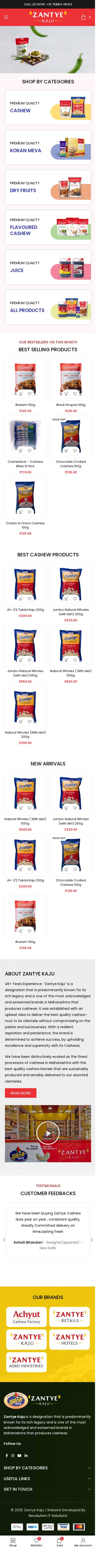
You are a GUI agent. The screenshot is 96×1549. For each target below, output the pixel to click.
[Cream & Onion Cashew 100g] (25, 497)
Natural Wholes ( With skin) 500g (71, 673)
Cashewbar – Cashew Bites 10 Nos (25, 464)
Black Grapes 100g (70, 405)
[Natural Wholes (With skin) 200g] (25, 707)
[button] (21, 393)
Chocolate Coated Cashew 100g (71, 464)
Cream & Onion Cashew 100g (25, 525)
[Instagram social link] (13, 1455)
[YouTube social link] (19, 1455)
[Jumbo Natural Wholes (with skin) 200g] (70, 584)
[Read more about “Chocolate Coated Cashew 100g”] (66, 451)
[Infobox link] (48, 307)
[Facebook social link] (7, 1455)
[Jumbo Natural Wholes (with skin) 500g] (25, 646)
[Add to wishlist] (29, 393)
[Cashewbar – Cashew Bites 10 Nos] (25, 436)
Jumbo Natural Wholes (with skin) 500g (25, 673)
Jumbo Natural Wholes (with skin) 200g (71, 612)
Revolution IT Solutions (48, 1515)
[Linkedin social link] (26, 1455)
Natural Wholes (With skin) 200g (25, 734)
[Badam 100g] (25, 379)
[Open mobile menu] (6, 17)
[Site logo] (48, 16)
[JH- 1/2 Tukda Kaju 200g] (25, 584)
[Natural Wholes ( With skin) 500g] (70, 646)
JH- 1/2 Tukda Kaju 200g (25, 610)
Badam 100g (25, 405)
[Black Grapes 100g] (70, 379)
